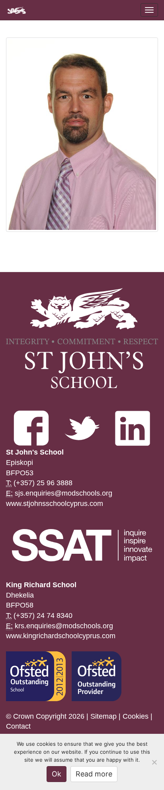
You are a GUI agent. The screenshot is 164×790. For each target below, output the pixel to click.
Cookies (135, 716)
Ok (56, 774)
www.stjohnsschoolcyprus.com (54, 504)
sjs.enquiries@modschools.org (63, 493)
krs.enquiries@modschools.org (64, 626)
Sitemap (103, 716)
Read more (94, 774)
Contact (18, 726)
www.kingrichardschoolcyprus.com (60, 636)
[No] (154, 762)
